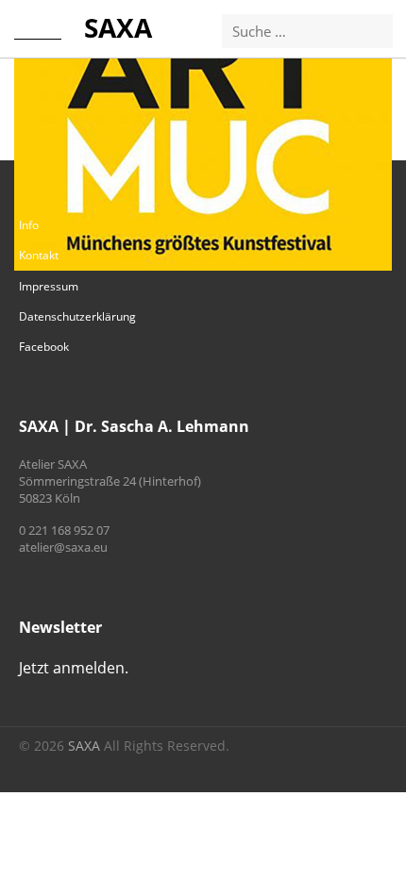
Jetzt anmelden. (73, 667)
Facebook (44, 347)
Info (29, 225)
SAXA (118, 27)
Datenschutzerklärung (77, 316)
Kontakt (39, 255)
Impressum (48, 286)
